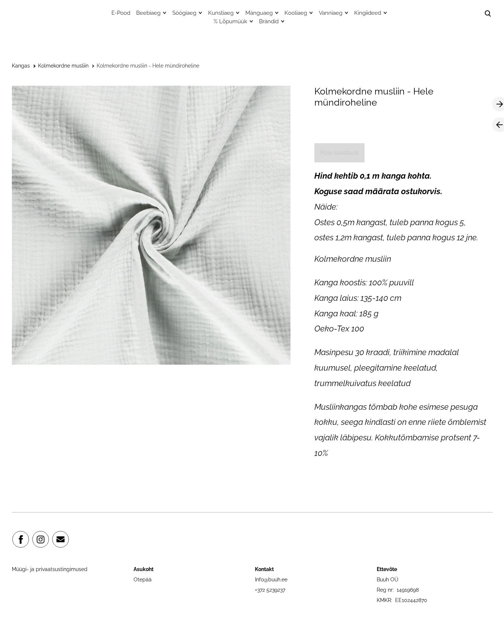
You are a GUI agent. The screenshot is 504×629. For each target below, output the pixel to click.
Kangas (21, 66)
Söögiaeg (184, 13)
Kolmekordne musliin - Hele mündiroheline (148, 66)
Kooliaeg (295, 13)
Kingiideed (367, 13)
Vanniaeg (330, 13)
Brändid (269, 21)
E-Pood (120, 13)
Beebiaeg (148, 13)
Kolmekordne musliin (63, 66)
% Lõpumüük (230, 21)
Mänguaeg (259, 13)
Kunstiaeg (221, 13)
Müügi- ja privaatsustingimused (49, 569)
